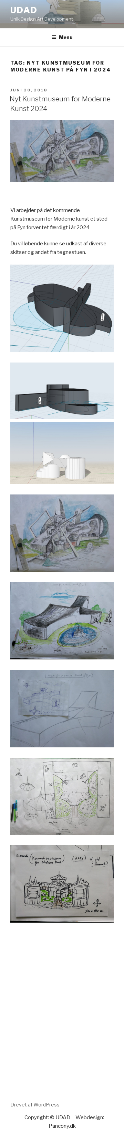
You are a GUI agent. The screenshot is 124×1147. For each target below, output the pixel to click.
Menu (66, 37)
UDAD (24, 10)
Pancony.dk (62, 1126)
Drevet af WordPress (35, 1104)
